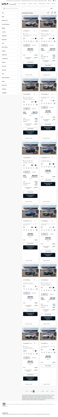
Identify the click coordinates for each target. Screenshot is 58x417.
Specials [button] (35, 3)
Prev (31, 391)
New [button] (19, 3)
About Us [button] (54, 3)
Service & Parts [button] (42, 3)
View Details (30, 62)
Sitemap (14, 414)
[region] (30, 56)
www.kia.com (48, 414)
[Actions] (36, 31)
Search (51, 8)
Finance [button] (48, 3)
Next (43, 391)
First (26, 391)
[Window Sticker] (36, 41)
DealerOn (10, 414)
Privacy (17, 414)
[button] (37, 22)
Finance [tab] (34, 45)
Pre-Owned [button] (23, 3)
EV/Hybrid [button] (30, 3)
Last (47, 391)
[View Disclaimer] (33, 41)
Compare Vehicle (28, 74)
